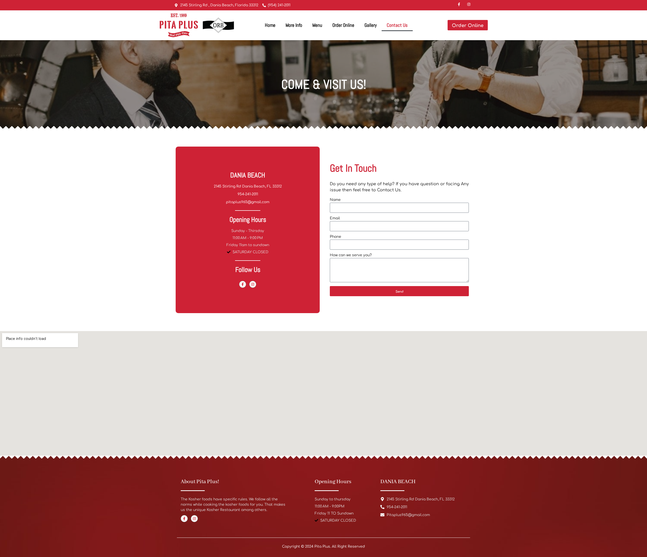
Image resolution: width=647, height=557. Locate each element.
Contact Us (397, 25)
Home (270, 25)
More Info (294, 25)
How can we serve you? (351, 255)
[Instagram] (252, 284)
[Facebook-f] (242, 284)
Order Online (343, 25)
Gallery (370, 25)
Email (335, 218)
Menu (317, 25)
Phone (335, 237)
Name (335, 200)
